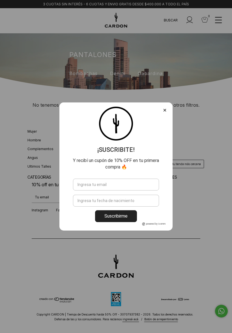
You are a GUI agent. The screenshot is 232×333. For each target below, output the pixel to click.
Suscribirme (116, 216)
